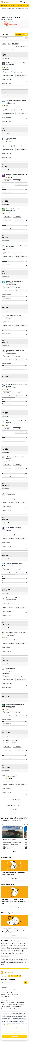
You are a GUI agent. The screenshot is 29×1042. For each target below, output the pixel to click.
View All (26, 825)
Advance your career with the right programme (12, 1002)
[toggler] (27, 2)
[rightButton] (26, 75)
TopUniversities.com (6, 944)
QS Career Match (5, 959)
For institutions (12, 5)
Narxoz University (10, 668)
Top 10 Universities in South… (10, 839)
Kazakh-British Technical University (14, 563)
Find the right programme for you (9, 990)
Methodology (4, 5)
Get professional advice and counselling (11, 1008)
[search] (21, 2)
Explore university (6, 69)
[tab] (26, 37)
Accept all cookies (14, 1036)
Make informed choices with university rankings (12, 1004)
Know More (13, 935)
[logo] (6, 2)
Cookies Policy (10, 1024)
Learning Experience (22, 75)
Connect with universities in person (9, 994)
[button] (13, 851)
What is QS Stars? (21, 5)
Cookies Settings (14, 1027)
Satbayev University (11, 138)
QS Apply (17, 953)
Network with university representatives (11, 1006)
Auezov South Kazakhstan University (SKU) (16, 174)
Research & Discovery (8, 75)
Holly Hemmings (9, 846)
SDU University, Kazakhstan (12, 740)
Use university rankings (6, 992)
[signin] (24, 2)
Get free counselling (6, 996)
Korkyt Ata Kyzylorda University (13, 597)
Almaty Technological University (13, 315)
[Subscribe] (25, 982)
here (20, 820)
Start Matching (13, 907)
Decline (14, 1032)
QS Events (10, 953)
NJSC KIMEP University (11, 493)
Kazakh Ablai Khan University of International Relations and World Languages (14, 529)
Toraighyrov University (11, 775)
